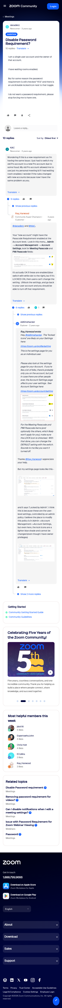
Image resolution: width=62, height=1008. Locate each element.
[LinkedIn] (12, 979)
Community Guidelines (20, 616)
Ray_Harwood (22, 213)
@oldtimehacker (33, 335)
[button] (5, 6)
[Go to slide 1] (17, 701)
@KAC (32, 226)
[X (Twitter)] (19, 979)
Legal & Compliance (12, 992)
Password (12, 834)
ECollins (21, 754)
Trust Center (24, 988)
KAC (12, 147)
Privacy (13, 988)
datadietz (15, 25)
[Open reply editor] (31, 128)
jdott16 (20, 726)
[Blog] (5, 979)
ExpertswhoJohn (25, 735)
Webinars (10, 828)
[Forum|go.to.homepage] (23, 6)
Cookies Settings (30, 992)
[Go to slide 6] (40, 701)
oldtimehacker (27, 322)
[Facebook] (39, 979)
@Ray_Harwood (33, 459)
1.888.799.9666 (13, 877)
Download (11, 937)
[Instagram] (33, 979)
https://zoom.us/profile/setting (36, 346)
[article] (31, 174)
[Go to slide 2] (21, 701)
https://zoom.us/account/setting (37, 391)
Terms (5, 988)
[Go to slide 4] (32, 701)
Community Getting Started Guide (26, 612)
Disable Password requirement (24, 787)
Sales (8, 949)
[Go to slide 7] (44, 701)
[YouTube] (26, 979)
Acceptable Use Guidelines (44, 988)
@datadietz (18, 226)
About (8, 925)
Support (9, 961)
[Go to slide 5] (36, 701)
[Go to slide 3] (27, 701)
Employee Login (47, 992)
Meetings (9, 16)
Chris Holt (22, 744)
